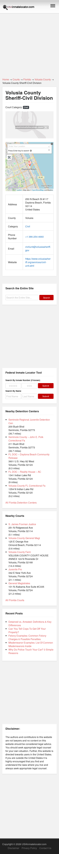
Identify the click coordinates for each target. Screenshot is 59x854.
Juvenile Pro (15, 569)
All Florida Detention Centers (21, 502)
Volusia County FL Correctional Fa (26, 485)
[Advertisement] (29, 43)
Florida (27, 79)
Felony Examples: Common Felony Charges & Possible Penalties (27, 637)
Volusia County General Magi (24, 538)
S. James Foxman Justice (22, 524)
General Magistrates (19, 583)
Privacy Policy (29, 848)
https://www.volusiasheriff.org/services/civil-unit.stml (38, 262)
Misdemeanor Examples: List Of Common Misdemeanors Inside (30, 644)
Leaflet (19, 190)
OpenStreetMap (38, 190)
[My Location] (31, 150)
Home (5, 79)
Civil (26, 107)
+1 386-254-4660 (34, 236)
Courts (16, 79)
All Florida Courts (14, 600)
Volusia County (42, 79)
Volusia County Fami (19, 552)
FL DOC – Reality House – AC (24, 471)
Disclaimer (13, 848)
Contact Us (45, 848)
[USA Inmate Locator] (18, 8)
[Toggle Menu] (52, 5)
